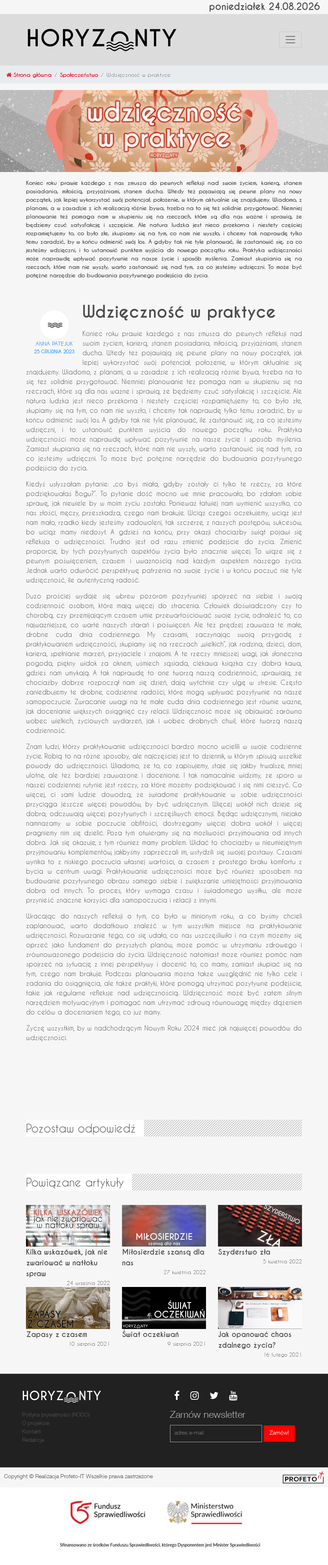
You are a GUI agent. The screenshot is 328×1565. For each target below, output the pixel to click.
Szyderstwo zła (244, 1252)
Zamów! (279, 1433)
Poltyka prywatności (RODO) (56, 1415)
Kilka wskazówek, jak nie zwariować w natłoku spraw (67, 1262)
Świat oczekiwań (150, 1334)
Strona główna (32, 74)
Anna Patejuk (54, 343)
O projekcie (35, 1424)
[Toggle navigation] (290, 40)
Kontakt (31, 1432)
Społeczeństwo (79, 74)
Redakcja (33, 1440)
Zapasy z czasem (56, 1334)
